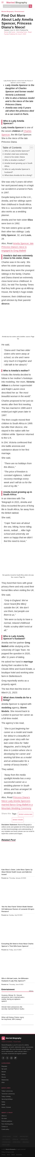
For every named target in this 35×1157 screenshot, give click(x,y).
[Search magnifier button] (30, 6)
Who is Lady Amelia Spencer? (17, 151)
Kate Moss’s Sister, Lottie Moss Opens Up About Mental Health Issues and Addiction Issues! (16, 872)
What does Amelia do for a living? (18, 175)
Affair (3, 1082)
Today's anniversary (7, 1091)
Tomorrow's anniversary (8, 1093)
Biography (4, 1066)
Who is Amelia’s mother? (14, 160)
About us (4, 1116)
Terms (8, 1154)
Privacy (3, 1154)
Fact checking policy (7, 1124)
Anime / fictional (6, 1107)
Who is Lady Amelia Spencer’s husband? (17, 170)
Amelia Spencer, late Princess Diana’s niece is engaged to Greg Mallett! (17, 247)
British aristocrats (25, 814)
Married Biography (7, 11)
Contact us (5, 1126)
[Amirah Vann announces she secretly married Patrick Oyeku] (30, 1009)
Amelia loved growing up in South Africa (18, 164)
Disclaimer (19, 1154)
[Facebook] (3, 1058)
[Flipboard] (15, 1058)
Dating (3, 1074)
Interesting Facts (22, 32)
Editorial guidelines (7, 1121)
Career (13, 32)
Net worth (4, 1069)
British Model (18, 820)
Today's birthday (6, 1096)
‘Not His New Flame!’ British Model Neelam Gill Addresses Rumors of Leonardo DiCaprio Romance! (17, 909)
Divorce (4, 1077)
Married (16, 2)
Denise (6, 32)
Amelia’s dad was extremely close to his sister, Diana (16, 155)
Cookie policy (5, 1129)
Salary (3, 1102)
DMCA (13, 1154)
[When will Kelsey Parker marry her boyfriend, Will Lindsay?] (30, 1020)
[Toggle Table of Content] (30, 147)
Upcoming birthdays (7, 1099)
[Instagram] (11, 1058)
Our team (4, 1118)
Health (3, 1104)
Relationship (5, 1080)
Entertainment (19, 11)
